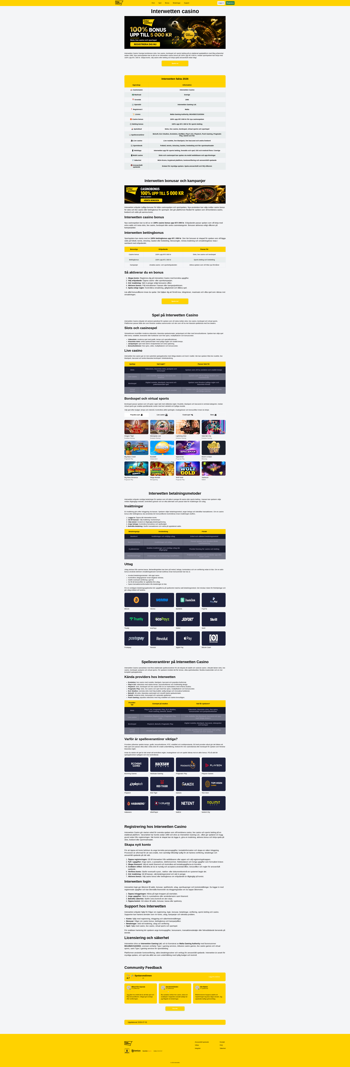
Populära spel (135, 415)
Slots (212, 415)
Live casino (161, 415)
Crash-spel (186, 415)
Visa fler (175, 1008)
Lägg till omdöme (214, 977)
